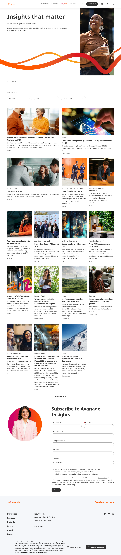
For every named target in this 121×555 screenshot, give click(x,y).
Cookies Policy (27, 552)
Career (10, 526)
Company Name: (58, 441)
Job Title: (55, 450)
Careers (73, 4)
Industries (44, 4)
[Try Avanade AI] (107, 4)
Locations (38, 526)
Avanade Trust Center (44, 517)
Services (55, 4)
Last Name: (88, 422)
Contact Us (92, 4)
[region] (60, 547)
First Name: (56, 422)
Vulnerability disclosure (42, 520)
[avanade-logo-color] (12, 4)
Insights (64, 4)
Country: (55, 459)
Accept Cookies (97, 547)
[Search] (113, 4)
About (81, 4)
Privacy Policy (103, 478)
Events (10, 534)
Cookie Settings (75, 547)
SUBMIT (56, 490)
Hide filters (11, 93)
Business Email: (58, 431)
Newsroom (39, 514)
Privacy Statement (41, 552)
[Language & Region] (103, 4)
